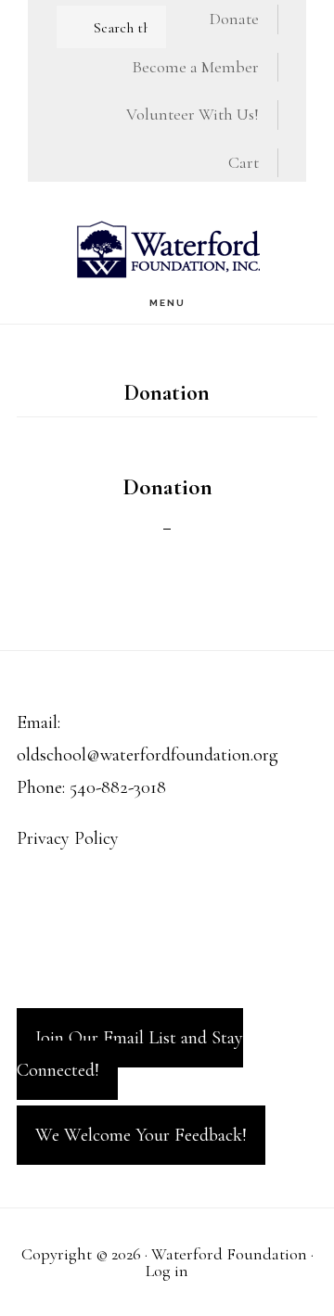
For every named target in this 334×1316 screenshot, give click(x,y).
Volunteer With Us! (192, 114)
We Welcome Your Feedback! (141, 1135)
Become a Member (195, 67)
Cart (243, 162)
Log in (167, 1270)
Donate (234, 18)
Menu (167, 303)
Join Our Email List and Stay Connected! (130, 1054)
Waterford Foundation (167, 249)
